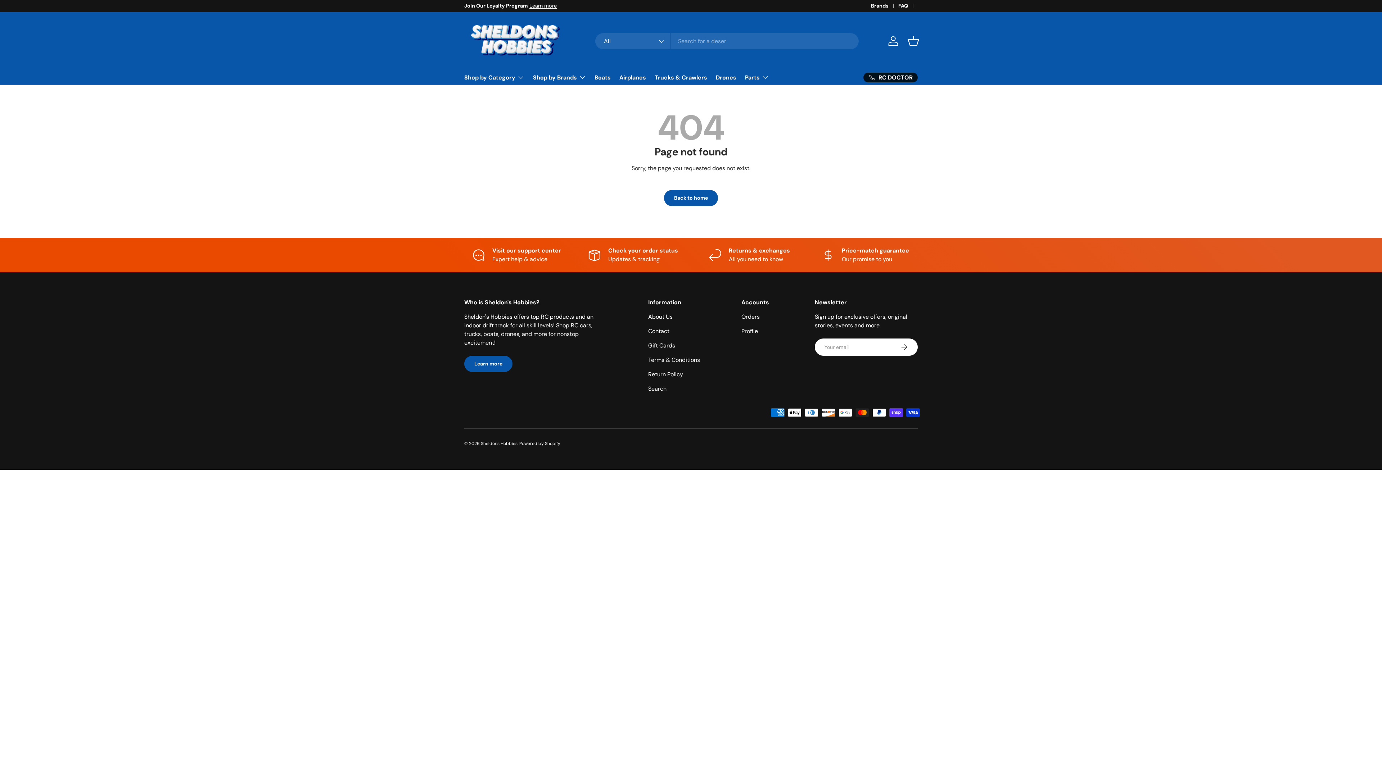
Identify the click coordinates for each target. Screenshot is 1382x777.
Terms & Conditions (674, 360)
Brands (880, 6)
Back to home (691, 198)
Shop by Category (489, 77)
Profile (749, 331)
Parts (752, 77)
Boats (603, 77)
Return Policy (665, 374)
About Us (660, 317)
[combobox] (727, 41)
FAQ (903, 6)
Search (657, 388)
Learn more (543, 6)
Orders (750, 317)
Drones (726, 77)
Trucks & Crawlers (681, 77)
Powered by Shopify (539, 443)
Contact (658, 331)
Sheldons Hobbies (499, 443)
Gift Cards (661, 345)
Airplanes (632, 77)
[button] (913, 41)
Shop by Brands (555, 77)
